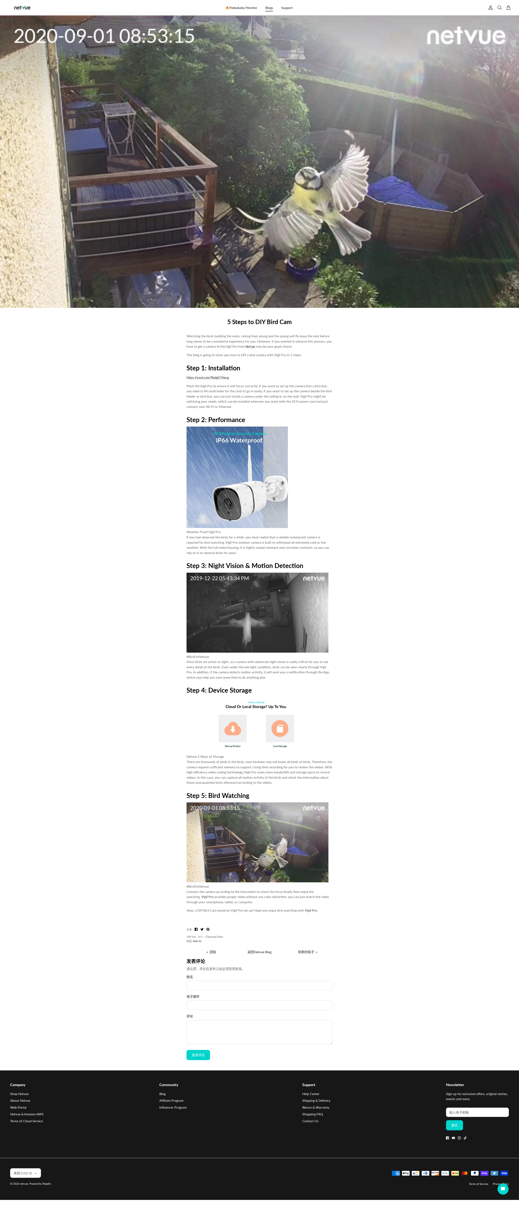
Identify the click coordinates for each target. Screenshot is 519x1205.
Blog (162, 1094)
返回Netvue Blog (259, 952)
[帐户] (490, 7)
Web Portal (18, 1107)
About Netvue (20, 1100)
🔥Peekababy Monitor (241, 8)
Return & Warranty (315, 1107)
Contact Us (310, 1121)
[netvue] (22, 7)
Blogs (269, 8)
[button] (259, 478)
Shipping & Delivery (316, 1100)
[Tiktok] (465, 1137)
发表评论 (198, 1055)
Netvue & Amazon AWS (27, 1114)
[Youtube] (453, 1137)
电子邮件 (193, 996)
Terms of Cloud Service (26, 1121)
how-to (197, 941)
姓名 (190, 977)
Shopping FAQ (312, 1114)
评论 (190, 1016)
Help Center (311, 1094)
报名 (454, 1125)
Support (287, 8)
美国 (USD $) (23, 1173)
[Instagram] (459, 1137)
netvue (24, 1183)
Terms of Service (478, 1184)
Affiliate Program (171, 1100)
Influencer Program (173, 1107)
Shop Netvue (19, 1094)
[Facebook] (447, 1137)
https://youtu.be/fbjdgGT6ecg (208, 377)
